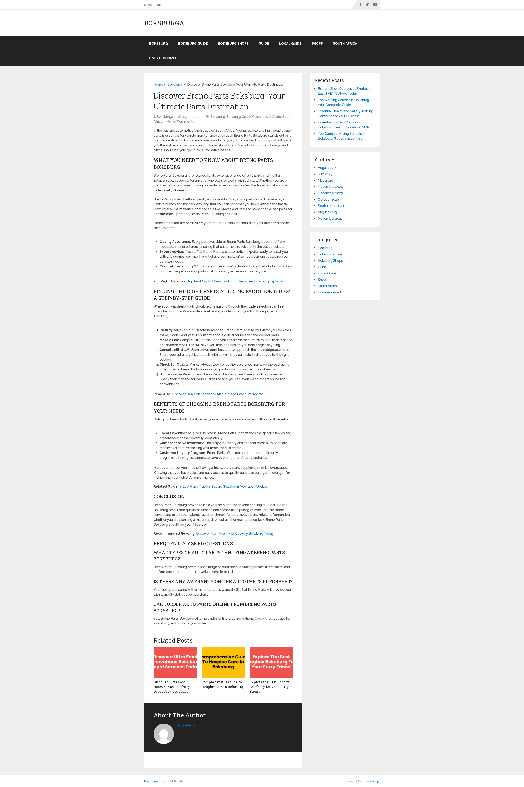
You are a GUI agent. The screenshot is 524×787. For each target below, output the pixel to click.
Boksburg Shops (233, 43)
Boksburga (164, 23)
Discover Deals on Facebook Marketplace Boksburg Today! (217, 394)
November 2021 (330, 218)
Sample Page (153, 4)
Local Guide (290, 43)
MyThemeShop (368, 781)
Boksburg (158, 43)
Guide (264, 43)
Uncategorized (163, 58)
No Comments (183, 121)
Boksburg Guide (193, 43)
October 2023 (328, 199)
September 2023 (331, 206)
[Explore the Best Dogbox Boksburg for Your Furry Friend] (271, 662)
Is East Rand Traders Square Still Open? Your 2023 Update (223, 486)
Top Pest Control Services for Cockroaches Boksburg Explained (236, 281)
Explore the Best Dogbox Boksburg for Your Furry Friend (269, 686)
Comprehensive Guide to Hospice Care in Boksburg (222, 684)
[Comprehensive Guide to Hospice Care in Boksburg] (223, 662)
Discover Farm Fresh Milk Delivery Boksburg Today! (235, 534)
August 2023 (327, 212)
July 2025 (325, 174)
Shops (317, 43)
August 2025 (327, 168)
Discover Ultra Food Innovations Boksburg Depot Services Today (172, 686)
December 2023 (330, 193)
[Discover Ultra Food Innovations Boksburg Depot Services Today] (175, 662)
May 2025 (325, 180)
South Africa (345, 43)
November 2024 (330, 187)
